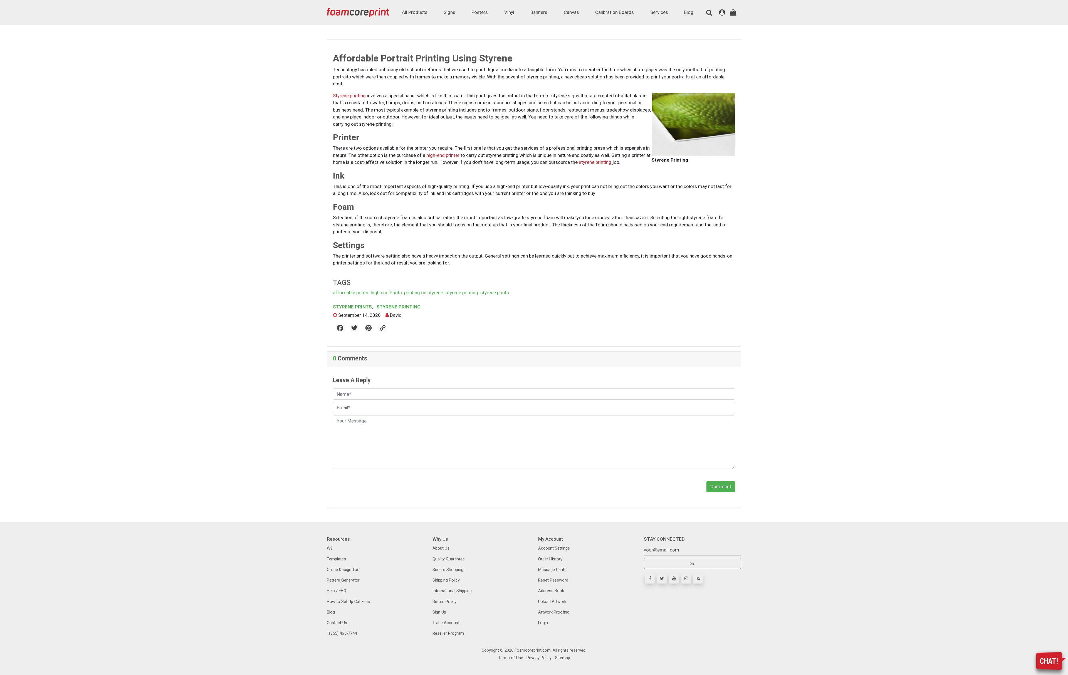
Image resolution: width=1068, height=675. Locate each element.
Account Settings (554, 548)
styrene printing (595, 162)
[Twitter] (662, 578)
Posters (479, 12)
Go (692, 563)
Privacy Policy (538, 657)
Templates (336, 559)
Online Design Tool (343, 569)
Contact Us (337, 622)
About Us (440, 548)
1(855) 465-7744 (342, 633)
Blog (688, 12)
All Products (414, 12)
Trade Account (445, 622)
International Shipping (452, 590)
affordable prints (350, 292)
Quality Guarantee (448, 559)
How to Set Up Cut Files (348, 601)
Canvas (571, 12)
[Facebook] (650, 578)
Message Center (553, 569)
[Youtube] (674, 578)
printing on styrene (423, 292)
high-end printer (442, 155)
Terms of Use (510, 657)
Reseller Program (448, 633)
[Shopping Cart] (733, 12)
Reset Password (553, 580)
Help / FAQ (336, 590)
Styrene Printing (398, 307)
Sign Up (439, 612)
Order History (550, 559)
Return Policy (444, 601)
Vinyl (509, 12)
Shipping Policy (446, 580)
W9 (330, 548)
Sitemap (562, 657)
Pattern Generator (343, 580)
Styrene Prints (353, 307)
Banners (538, 12)
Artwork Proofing (553, 612)
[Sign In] (722, 12)
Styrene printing (349, 95)
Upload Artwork (552, 601)
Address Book (551, 590)
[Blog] (698, 578)
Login (543, 622)
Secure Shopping (447, 569)
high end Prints (386, 292)
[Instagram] (686, 578)
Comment (720, 486)
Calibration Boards (614, 12)
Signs (449, 12)
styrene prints (494, 292)
